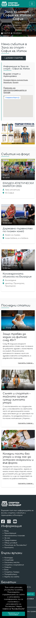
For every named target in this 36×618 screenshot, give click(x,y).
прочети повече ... (26, 363)
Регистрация (10, 533)
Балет (15, 82)
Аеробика (7, 82)
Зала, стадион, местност (19, 25)
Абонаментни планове (14, 536)
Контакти (9, 547)
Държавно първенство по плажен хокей (18, 230)
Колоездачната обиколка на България (17, 275)
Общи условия (10, 543)
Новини (7, 567)
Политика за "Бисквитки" (15, 545)
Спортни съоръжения (14, 565)
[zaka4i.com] (18, 133)
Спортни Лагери (11, 572)
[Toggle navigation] (32, 4)
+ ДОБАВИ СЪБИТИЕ (13, 58)
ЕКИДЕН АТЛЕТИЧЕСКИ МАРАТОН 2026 (18, 184)
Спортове (9, 560)
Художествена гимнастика (15, 80)
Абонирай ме (28, 594)
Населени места (11, 562)
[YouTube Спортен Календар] (15, 521)
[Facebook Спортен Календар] (3, 521)
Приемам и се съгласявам (13, 613)
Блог (6, 570)
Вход (6, 531)
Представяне (10, 540)
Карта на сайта (11, 577)
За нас (7, 538)
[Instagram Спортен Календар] (9, 521)
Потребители (10, 574)
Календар (8, 558)
